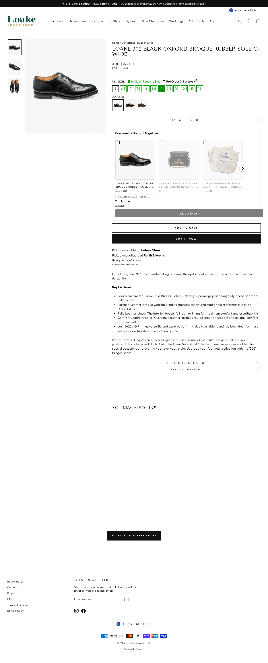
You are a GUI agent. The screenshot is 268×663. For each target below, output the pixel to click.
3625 (128, 326)
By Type (97, 21)
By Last (131, 21)
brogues (166, 340)
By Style (114, 21)
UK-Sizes (154, 81)
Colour (118, 97)
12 (199, 88)
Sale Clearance (153, 21)
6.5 (123, 88)
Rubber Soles (145, 42)
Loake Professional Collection (191, 344)
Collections (128, 42)
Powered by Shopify (134, 648)
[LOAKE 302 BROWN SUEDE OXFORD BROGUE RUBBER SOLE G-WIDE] (142, 105)
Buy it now (186, 238)
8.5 (154, 88)
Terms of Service (17, 605)
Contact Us (14, 587)
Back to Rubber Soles (137, 535)
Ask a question (185, 369)
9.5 (169, 88)
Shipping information (185, 363)
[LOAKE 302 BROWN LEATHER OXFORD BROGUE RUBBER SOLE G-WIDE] (131, 105)
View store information (125, 264)
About (213, 21)
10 (176, 88)
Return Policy (15, 581)
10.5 (184, 88)
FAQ (10, 599)
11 (192, 88)
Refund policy (15, 610)
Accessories (77, 21)
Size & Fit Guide (185, 120)
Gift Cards (196, 21)
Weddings (176, 21)
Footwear (56, 21)
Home (115, 42)
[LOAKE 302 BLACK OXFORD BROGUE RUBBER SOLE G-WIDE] (118, 105)
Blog (10, 593)
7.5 (138, 88)
